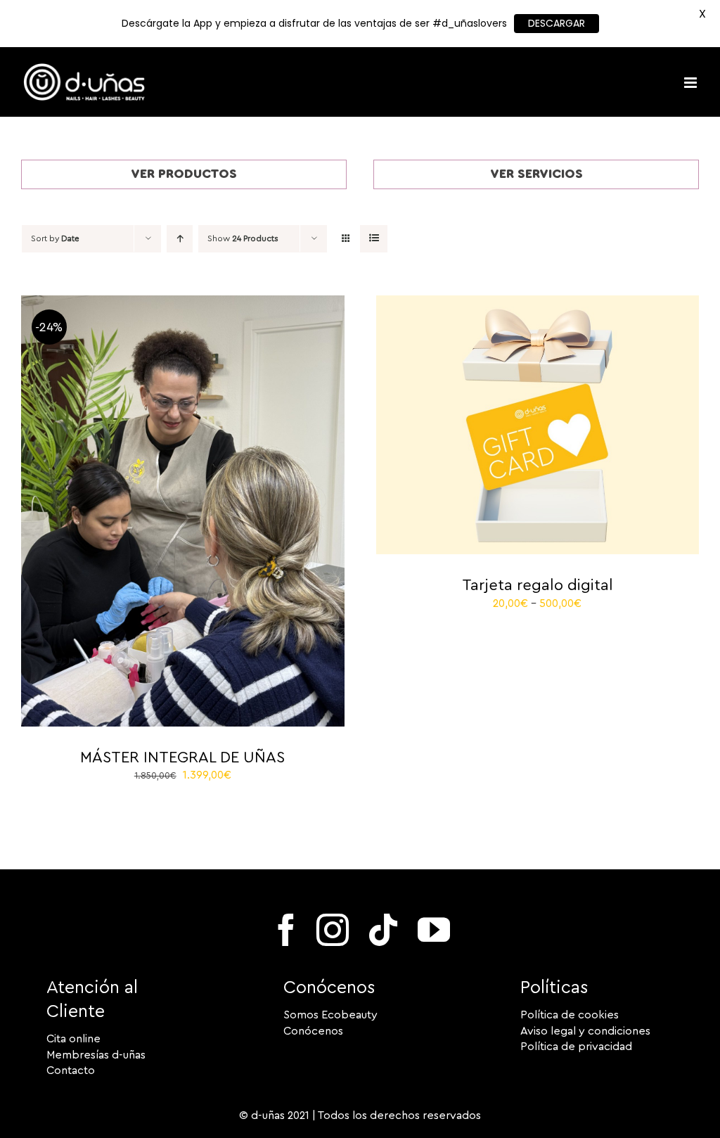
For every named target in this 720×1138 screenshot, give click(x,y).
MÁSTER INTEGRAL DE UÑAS (182, 757)
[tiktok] (383, 930)
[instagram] (332, 930)
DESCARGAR (556, 23)
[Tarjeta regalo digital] (538, 303)
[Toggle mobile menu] (691, 82)
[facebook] (286, 930)
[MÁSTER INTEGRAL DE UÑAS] (183, 303)
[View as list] (373, 238)
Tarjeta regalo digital (537, 585)
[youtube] (434, 930)
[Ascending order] (179, 238)
